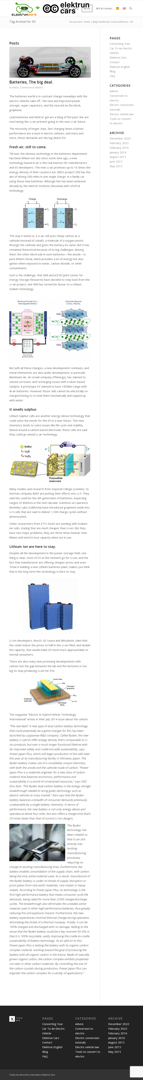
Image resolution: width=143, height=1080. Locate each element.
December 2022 (120, 138)
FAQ (112, 76)
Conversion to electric (31, 87)
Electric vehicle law (122, 114)
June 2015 (116, 161)
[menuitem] (66, 8)
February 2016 (119, 147)
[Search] (131, 8)
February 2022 (119, 143)
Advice (15, 87)
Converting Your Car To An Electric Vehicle (121, 48)
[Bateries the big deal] (50, 62)
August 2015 (118, 157)
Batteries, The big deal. (31, 82)
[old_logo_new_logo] (49, 8)
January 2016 (118, 152)
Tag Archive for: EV (22, 22)
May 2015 (116, 166)
